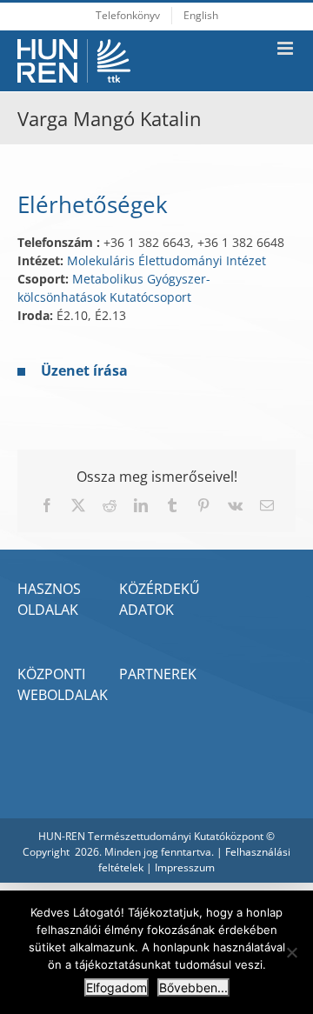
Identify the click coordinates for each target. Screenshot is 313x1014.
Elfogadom (116, 987)
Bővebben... (193, 987)
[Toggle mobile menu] (286, 48)
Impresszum (185, 867)
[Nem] (291, 952)
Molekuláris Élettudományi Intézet (166, 260)
